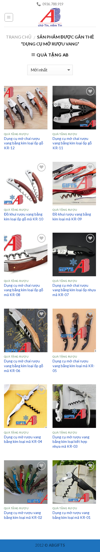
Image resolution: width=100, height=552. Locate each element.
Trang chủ (18, 36)
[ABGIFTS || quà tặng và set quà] (50, 17)
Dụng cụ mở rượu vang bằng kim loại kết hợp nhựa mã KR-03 (71, 441)
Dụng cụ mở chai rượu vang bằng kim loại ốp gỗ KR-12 (23, 143)
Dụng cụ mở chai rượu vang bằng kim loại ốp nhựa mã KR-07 (74, 290)
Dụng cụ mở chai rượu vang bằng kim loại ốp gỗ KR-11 (72, 143)
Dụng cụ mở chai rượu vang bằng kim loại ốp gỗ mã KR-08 (23, 290)
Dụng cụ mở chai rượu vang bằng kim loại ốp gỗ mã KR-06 (23, 366)
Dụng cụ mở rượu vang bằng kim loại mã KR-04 (23, 439)
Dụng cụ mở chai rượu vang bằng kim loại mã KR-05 (74, 366)
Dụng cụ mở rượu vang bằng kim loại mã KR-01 (72, 515)
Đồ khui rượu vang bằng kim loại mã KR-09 (72, 216)
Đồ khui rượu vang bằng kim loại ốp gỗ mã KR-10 (23, 216)
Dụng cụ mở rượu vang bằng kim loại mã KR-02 (23, 515)
